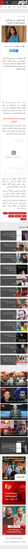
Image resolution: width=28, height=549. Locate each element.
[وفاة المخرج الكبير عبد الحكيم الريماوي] (14, 395)
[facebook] (17, 50)
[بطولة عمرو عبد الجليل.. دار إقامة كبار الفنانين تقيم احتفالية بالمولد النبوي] (22, 235)
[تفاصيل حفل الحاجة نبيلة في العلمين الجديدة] (22, 337)
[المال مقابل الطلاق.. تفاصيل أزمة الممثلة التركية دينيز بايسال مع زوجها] (22, 258)
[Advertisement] (14, 85)
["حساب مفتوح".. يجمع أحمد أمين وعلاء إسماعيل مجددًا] (22, 303)
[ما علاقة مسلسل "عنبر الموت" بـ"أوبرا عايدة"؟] (22, 292)
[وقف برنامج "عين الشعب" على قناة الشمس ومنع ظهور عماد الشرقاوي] (14, 412)
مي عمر (5, 213)
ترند (5, 7)
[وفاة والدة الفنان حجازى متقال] (22, 281)
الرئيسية (25, 7)
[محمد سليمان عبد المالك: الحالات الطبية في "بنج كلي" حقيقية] (22, 326)
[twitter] (13, 50)
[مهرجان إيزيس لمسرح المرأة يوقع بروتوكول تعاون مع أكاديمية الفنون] (22, 269)
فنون (9, 7)
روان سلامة (20, 46)
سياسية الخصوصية (15, 541)
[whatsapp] (10, 50)
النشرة (19, 7)
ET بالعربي (11, 216)
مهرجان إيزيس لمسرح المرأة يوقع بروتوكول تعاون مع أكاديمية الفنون (9, 268)
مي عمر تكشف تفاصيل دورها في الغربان (17, 213)
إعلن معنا (6, 541)
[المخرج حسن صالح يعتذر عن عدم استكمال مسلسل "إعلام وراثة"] (22, 315)
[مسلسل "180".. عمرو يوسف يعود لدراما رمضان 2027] (22, 247)
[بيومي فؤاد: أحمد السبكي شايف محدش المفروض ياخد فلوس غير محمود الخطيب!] (14, 428)
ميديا (14, 7)
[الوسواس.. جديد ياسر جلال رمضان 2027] (22, 349)
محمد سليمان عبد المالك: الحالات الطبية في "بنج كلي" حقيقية (9, 325)
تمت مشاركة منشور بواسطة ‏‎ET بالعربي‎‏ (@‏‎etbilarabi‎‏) (12, 173)
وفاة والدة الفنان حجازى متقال (9, 278)
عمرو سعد (23, 219)
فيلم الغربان (18, 216)
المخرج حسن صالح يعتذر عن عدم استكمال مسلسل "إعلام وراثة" (9, 314)
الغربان (24, 216)
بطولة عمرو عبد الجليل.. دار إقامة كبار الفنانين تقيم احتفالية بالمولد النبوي (9, 234)
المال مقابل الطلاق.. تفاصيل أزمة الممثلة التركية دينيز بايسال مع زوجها (9, 257)
